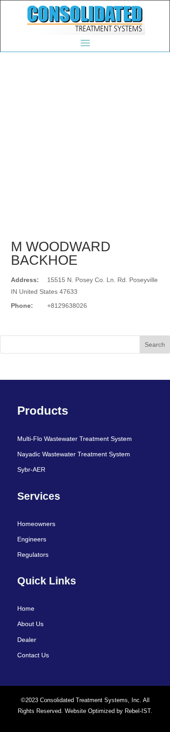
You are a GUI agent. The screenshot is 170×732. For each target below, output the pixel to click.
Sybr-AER (31, 469)
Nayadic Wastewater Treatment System (73, 454)
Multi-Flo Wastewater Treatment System (74, 438)
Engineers (31, 539)
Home (25, 608)
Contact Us (33, 655)
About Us (30, 623)
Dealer (26, 639)
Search (155, 344)
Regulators (33, 554)
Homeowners (36, 523)
